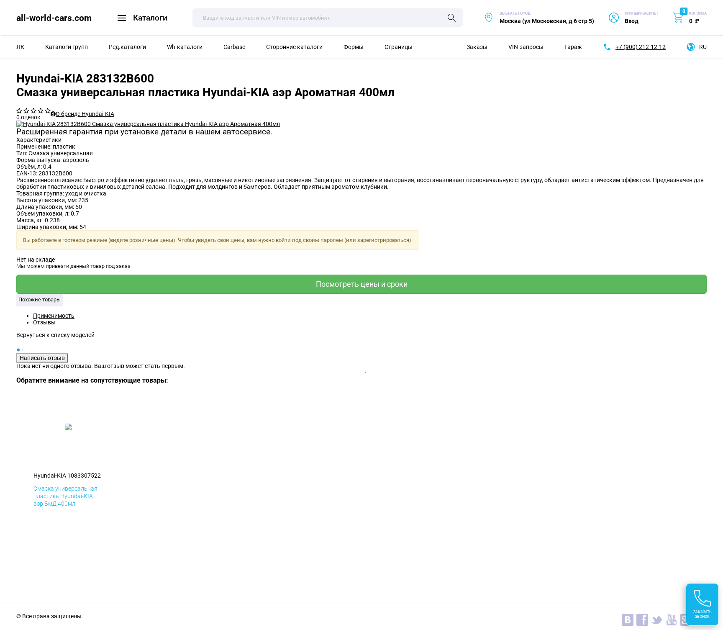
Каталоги (150, 18)
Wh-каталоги (185, 47)
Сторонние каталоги (294, 47)
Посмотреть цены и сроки (362, 284)
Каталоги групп (66, 47)
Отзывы (44, 322)
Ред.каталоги (127, 47)
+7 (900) (640, 47)
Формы (354, 47)
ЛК (20, 47)
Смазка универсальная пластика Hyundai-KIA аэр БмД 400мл (65, 496)
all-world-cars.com (54, 18)
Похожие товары (39, 299)
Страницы (399, 47)
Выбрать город (539, 17)
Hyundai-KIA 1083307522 (67, 475)
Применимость (53, 315)
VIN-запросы (526, 47)
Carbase (234, 47)
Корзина (698, 13)
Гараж (573, 47)
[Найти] (452, 18)
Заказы (477, 47)
